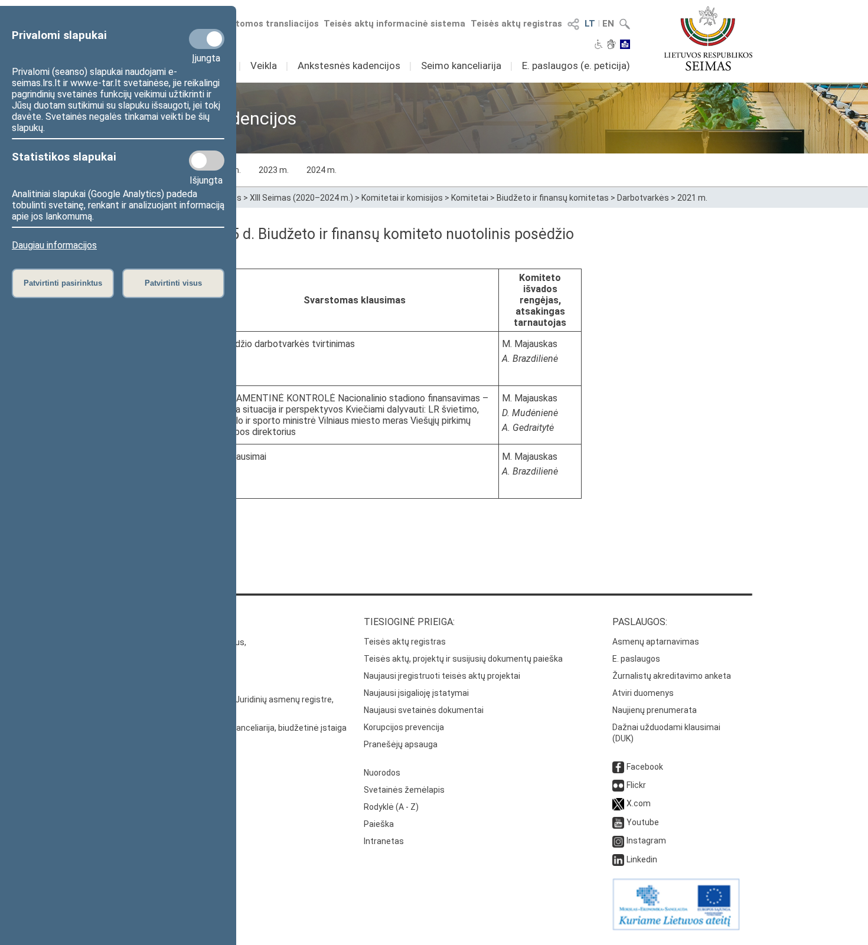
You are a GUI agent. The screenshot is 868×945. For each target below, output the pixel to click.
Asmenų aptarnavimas (655, 641)
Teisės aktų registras (516, 23)
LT (590, 23)
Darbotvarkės (643, 197)
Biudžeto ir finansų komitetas (553, 197)
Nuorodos (382, 772)
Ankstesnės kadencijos (349, 65)
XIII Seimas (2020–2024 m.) (301, 197)
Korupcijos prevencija (404, 727)
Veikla (263, 65)
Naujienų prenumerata (654, 710)
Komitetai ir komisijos (402, 197)
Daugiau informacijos (54, 245)
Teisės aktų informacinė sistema (394, 23)
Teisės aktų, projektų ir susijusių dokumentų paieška (463, 658)
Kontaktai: (141, 621)
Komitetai (469, 197)
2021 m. (692, 197)
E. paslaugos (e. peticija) (576, 65)
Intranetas (384, 841)
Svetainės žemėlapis (404, 789)
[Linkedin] (618, 859)
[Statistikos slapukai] (206, 161)
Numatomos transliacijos (264, 23)
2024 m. (321, 170)
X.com (638, 803)
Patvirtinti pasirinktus (63, 283)
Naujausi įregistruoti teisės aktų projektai (442, 676)
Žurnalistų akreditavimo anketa (671, 676)
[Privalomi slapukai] (206, 39)
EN (608, 23)
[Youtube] (618, 822)
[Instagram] (618, 840)
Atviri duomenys (643, 693)
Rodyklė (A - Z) (391, 807)
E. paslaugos (636, 658)
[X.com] (618, 803)
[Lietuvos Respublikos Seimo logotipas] (708, 38)
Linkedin (641, 859)
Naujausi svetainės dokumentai (424, 710)
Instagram (646, 840)
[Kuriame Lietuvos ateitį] (676, 927)
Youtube (642, 822)
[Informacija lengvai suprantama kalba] (625, 45)
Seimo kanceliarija (461, 65)
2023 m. (274, 170)
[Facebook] (618, 766)
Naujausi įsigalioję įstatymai (416, 693)
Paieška (379, 824)
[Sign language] (611, 45)
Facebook (644, 766)
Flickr (636, 785)
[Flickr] (618, 785)
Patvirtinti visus (173, 283)
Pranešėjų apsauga (401, 744)
